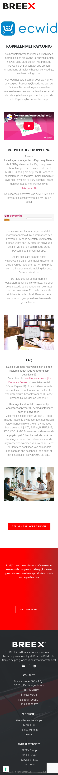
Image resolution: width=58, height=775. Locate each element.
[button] (52, 6)
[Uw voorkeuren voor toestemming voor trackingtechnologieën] (6, 769)
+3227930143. (29, 187)
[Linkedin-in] (23, 666)
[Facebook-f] (29, 666)
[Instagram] (34, 666)
